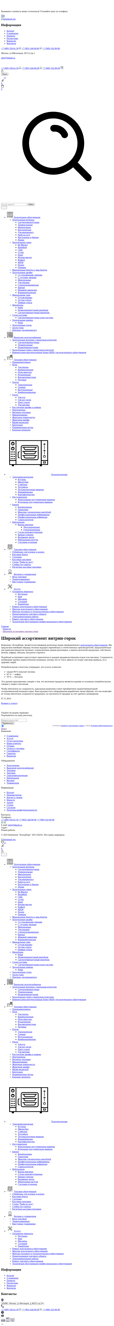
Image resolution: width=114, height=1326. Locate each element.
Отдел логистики (15, 741)
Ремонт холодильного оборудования (29, 606)
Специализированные (28, 285)
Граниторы (23, 509)
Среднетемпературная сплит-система (35, 317)
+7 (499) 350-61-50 (9, 48)
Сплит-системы (19, 315)
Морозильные (24, 227)
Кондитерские (24, 230)
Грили (15, 395)
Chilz (20, 250)
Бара (20, 596)
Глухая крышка (25, 297)
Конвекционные (25, 370)
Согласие (11, 807)
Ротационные (24, 375)
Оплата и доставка (15, 748)
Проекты (11, 36)
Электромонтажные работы (25, 616)
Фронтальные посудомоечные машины (36, 499)
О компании (12, 33)
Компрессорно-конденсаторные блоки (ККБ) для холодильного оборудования (49, 352)
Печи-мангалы (25, 372)
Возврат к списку (9, 703)
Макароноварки (19, 415)
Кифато (21, 260)
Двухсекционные (31, 527)
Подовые (22, 380)
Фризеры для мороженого (24, 330)
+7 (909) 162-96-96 (51, 48)
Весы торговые (19, 577)
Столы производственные (30, 532)
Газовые (22, 387)
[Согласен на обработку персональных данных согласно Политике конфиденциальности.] (2, 726)
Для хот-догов (24, 400)
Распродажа (12, 38)
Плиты (15, 382)
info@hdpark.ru (8, 58)
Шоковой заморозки (27, 290)
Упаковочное (13, 783)
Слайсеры (22, 484)
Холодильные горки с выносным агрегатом (33, 350)
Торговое (11, 773)
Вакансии (11, 41)
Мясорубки (23, 482)
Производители (14, 795)
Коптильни (17, 425)
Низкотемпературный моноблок (33, 310)
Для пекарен (24, 282)
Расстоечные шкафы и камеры (26, 407)
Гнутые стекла (24, 300)
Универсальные (25, 225)
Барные (21, 287)
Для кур (21, 397)
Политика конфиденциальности (22, 810)
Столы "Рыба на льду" (23, 562)
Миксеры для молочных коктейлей (34, 512)
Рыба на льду (24, 235)
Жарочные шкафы (20, 420)
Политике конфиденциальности (101, 726)
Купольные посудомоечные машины (35, 502)
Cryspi (21, 252)
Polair (20, 307)
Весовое (10, 780)
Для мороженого (26, 232)
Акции (10, 802)
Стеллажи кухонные (27, 542)
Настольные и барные (28, 237)
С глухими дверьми (27, 277)
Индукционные (25, 390)
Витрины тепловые (21, 412)
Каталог (10, 31)
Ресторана (22, 594)
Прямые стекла (25, 302)
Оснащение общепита (22, 591)
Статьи (10, 805)
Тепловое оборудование (25, 1007)
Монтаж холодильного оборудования (30, 609)
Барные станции (25, 534)
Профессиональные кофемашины (33, 514)
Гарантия (11, 753)
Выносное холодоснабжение (20, 768)
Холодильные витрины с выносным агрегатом (34, 340)
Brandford (22, 247)
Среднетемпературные (28, 222)
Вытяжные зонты (26, 537)
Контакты (11, 43)
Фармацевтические (27, 292)
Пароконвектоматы (21, 362)
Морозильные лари (21, 295)
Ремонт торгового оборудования (27, 619)
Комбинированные (27, 392)
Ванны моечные (25, 524)
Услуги (10, 738)
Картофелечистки (26, 494)
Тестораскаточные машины (31, 489)
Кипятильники (25, 507)
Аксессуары (18, 327)
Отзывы (10, 746)
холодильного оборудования (93, 645)
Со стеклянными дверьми (30, 275)
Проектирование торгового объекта (29, 614)
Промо (21, 240)
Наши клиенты (14, 743)
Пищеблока (23, 604)
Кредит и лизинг (15, 797)
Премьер (22, 267)
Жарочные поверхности (23, 417)
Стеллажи (17, 557)
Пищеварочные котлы (22, 427)
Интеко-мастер (25, 257)
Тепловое (11, 770)
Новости (11, 800)
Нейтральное (18, 522)
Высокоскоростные (27, 377)
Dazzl (20, 255)
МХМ (20, 262)
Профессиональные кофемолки (32, 517)
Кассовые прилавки (21, 559)
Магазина (22, 599)
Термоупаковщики (21, 579)
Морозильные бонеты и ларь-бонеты (29, 270)
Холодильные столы (22, 325)
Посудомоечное (19, 497)
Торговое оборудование (25, 1191)
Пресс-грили (24, 402)
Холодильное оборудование (27, 864)
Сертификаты (13, 751)
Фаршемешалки (25, 492)
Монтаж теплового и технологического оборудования (38, 611)
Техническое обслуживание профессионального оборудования (42, 621)
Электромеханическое (22, 477)
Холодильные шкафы (22, 272)
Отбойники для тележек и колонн (28, 552)
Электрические (25, 385)
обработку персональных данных (72, 726)
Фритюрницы (18, 410)
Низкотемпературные (28, 347)
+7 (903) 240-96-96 (30, 48)
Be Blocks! (23, 245)
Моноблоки (17, 305)
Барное (15, 504)
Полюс (21, 265)
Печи (14, 365)
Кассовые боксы (20, 554)
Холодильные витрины (23, 220)
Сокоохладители (26, 519)
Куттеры (22, 479)
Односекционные (31, 529)
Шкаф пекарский (20, 422)
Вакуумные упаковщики (24, 582)
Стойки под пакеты (21, 564)
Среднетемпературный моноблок (33, 312)
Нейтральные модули (28, 540)
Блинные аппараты (21, 430)
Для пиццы (23, 367)
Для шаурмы (24, 405)
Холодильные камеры (22, 320)
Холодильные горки (21, 242)
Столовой (22, 601)
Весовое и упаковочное (25, 1216)
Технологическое (59, 1121)
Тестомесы (23, 487)
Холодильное (13, 765)
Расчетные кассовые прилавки (26, 567)
